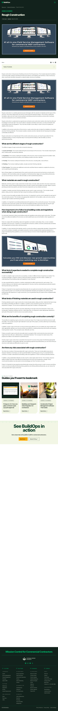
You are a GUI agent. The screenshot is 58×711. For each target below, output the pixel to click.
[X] (32, 663)
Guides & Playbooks (11, 7)
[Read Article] (10, 397)
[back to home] (6, 2)
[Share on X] (53, 62)
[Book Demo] (23, 439)
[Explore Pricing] (34, 439)
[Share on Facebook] (51, 62)
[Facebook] (30, 663)
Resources (4, 7)
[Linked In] (25, 663)
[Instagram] (28, 663)
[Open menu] (54, 2)
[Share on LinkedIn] (55, 62)
